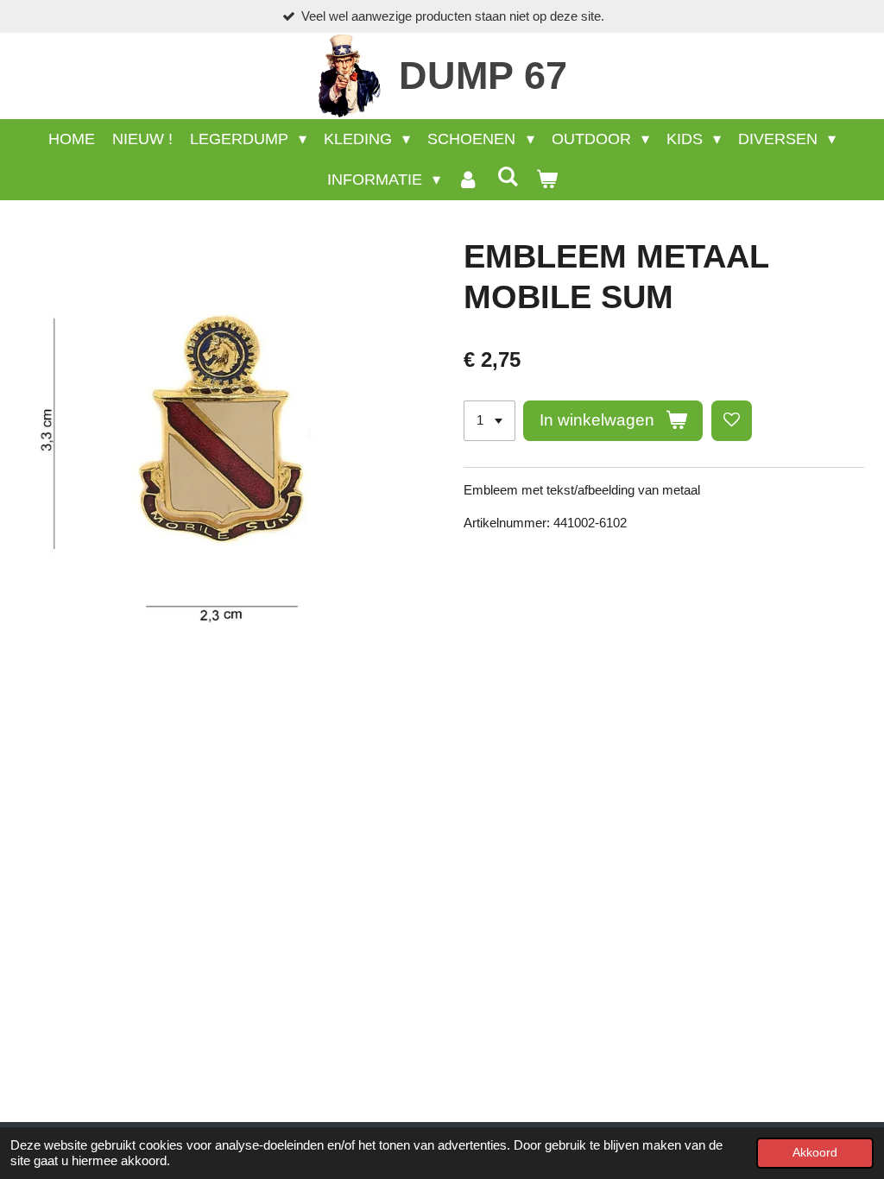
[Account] (468, 180)
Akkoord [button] (814, 1152)
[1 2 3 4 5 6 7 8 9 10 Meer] (489, 420)
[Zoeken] (507, 177)
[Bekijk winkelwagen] (546, 180)
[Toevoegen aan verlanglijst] (731, 420)
